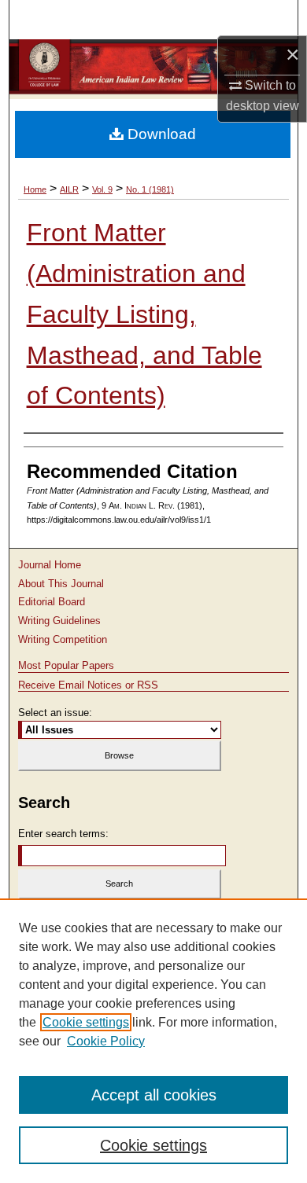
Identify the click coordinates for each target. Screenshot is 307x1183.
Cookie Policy (106, 1041)
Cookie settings (86, 1022)
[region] (153, 1040)
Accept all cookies (153, 1095)
